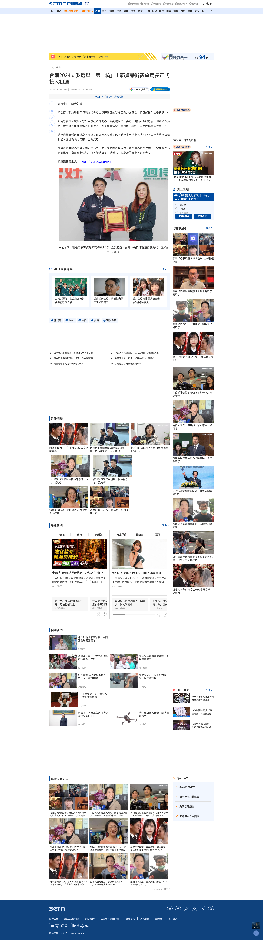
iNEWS (146, 3)
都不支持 (184, 212)
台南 (63, 112)
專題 (190, 10)
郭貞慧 (83, 112)
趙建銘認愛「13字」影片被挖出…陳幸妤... (135, 358)
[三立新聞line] (194, 908)
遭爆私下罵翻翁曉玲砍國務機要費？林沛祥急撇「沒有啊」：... (107, 449)
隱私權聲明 (89, 918)
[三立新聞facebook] (178, 908)
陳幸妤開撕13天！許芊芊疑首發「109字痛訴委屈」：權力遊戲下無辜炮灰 (68, 883)
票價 (157, 534)
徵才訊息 (173, 918)
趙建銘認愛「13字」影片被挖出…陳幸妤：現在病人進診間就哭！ (67, 848)
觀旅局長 (73, 112)
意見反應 (144, 918)
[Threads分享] (52, 117)
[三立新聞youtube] (169, 908)
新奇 (197, 10)
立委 (156, 112)
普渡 (79, 534)
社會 (133, 10)
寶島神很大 (183, 3)
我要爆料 (159, 918)
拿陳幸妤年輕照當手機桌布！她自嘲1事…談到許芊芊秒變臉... (193, 558)
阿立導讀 (170, 3)
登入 (212, 3)
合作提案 (130, 918)
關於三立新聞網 (71, 918)
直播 (126, 10)
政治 (97, 10)
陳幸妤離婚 (87, 10)
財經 (183, 10)
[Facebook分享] (52, 104)
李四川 (183, 208)
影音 (111, 10)
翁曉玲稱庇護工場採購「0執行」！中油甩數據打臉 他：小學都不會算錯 (108, 848)
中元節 (61, 534)
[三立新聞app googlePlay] (80, 925)
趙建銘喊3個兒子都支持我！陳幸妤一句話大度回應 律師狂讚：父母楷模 (68, 814)
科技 (204, 10)
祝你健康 (157, 3)
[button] (202, 4)
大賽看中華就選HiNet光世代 (68, 363)
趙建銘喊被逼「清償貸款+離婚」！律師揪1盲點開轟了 (148, 883)
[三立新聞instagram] (186, 908)
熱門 (104, 10)
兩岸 (168, 10)
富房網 (195, 3)
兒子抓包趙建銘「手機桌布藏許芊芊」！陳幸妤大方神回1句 (106, 883)
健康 (154, 10)
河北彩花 (121, 534)
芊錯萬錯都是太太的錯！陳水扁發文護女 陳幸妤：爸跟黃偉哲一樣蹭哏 (108, 814)
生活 (147, 10)
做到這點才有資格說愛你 (127, 363)
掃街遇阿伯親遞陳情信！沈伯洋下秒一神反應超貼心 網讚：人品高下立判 (149, 814)
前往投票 (202, 216)
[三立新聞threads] (211, 908)
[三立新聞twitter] (202, 908)
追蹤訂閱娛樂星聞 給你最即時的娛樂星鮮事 (137, 353)
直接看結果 (183, 216)
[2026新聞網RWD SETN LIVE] (87, 3)
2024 (108, 247)
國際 (161, 10)
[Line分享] (52, 111)
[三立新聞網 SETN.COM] (52, 11)
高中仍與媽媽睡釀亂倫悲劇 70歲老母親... (74, 358)
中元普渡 (98, 534)
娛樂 (140, 10)
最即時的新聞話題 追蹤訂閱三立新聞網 (73, 353)
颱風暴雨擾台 (71, 10)
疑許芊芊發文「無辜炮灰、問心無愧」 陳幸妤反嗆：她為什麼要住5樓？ (149, 848)
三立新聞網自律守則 (111, 918)
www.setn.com (76, 933)
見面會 (139, 534)
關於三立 (53, 918)
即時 (58, 10)
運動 (175, 10)
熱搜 (118, 10)
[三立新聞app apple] (58, 925)
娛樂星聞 (135, 3)
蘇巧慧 (183, 205)
